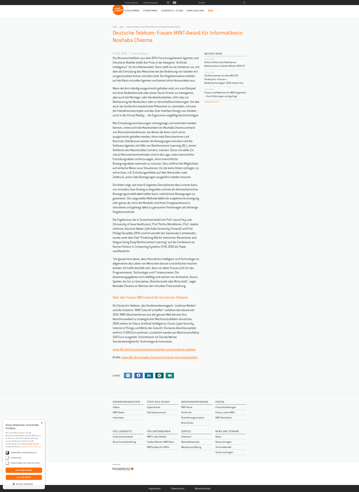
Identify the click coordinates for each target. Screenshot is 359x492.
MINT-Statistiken (223, 417)
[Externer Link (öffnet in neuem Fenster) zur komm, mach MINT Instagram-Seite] (168, 3)
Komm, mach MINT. (225, 412)
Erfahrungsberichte (126, 401)
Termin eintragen (224, 452)
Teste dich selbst (158, 401)
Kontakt (202, 3)
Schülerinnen (132, 10)
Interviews (118, 417)
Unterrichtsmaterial (123, 436)
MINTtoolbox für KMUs (158, 447)
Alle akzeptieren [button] (23, 470)
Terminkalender (223, 447)
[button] (24, 484)
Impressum (155, 488)
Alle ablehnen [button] (24, 477)
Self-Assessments (156, 412)
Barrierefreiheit (202, 488)
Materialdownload (190, 441)
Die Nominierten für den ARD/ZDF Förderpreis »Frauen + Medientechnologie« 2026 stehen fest (224, 79)
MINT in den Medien (157, 436)
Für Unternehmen (158, 431)
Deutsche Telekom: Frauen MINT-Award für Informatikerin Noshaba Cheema (153, 27)
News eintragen (223, 441)
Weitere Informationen (32, 446)
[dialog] (24, 454)
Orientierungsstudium (192, 417)
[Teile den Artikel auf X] (128, 375)
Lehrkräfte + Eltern (172, 10)
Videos (116, 407)
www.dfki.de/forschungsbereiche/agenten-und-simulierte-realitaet (154, 349)
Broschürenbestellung (124, 441)
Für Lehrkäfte (122, 431)
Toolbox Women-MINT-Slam (160, 441)
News (210, 10)
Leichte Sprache (131, 3)
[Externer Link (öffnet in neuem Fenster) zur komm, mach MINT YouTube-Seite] (174, 3)
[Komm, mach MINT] (118, 14)
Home (115, 27)
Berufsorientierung (194, 401)
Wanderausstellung (191, 447)
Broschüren (187, 422)
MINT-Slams (119, 412)
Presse (220, 401)
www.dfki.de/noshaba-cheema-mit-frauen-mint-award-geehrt (160, 357)
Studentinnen (150, 10)
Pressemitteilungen (225, 407)
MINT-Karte (186, 407)
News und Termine (227, 431)
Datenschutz (178, 488)
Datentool (186, 436)
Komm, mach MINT (195, 10)
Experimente (153, 407)
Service (186, 431)
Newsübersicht (211, 102)
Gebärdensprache (150, 3)
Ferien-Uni (186, 412)
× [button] (42, 423)
